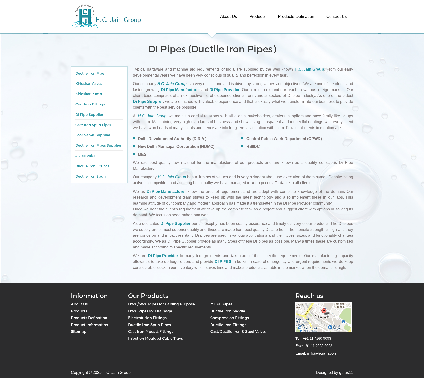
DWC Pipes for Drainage (150, 311)
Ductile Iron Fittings (92, 166)
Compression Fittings (229, 317)
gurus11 (346, 372)
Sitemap (78, 331)
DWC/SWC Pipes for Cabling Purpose (161, 304)
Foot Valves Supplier (92, 135)
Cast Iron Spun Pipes (93, 125)
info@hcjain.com (322, 353)
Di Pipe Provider (224, 90)
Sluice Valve (85, 156)
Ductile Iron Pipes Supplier (98, 145)
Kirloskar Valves (88, 83)
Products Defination (296, 16)
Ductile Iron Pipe (89, 73)
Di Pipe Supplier (89, 114)
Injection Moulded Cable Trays (155, 338)
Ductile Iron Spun (90, 176)
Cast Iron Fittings (90, 104)
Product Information (89, 324)
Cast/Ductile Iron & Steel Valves (238, 331)
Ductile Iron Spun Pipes (149, 324)
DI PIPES (223, 262)
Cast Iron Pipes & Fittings (150, 331)
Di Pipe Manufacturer (180, 90)
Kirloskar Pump (88, 94)
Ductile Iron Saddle (227, 311)
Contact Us (336, 16)
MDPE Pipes (221, 304)
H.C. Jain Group (309, 69)
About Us (228, 16)
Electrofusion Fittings (147, 317)
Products (257, 16)
